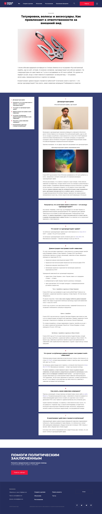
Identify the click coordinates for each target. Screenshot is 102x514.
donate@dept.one (18, 499)
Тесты (54, 496)
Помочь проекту (57, 492)
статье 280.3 (78, 236)
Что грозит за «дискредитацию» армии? (21, 108)
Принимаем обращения (62, 3)
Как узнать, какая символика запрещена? (20, 121)
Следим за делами (28, 3)
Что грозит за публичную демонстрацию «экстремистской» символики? (22, 117)
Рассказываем (49, 3)
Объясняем (39, 3)
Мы (19, 3)
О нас (84, 491)
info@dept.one (23, 492)
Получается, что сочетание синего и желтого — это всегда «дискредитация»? (22, 104)
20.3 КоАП (49, 360)
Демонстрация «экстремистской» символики (22, 112)
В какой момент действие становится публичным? (19, 125)
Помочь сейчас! (19, 472)
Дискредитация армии (19, 99)
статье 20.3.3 (82, 232)
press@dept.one (18, 495)
